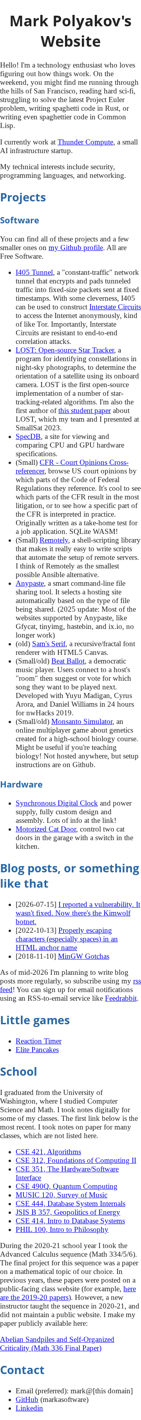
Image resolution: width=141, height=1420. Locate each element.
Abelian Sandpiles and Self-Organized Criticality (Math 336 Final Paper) (57, 1343)
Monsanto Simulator (81, 721)
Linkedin (29, 1408)
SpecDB (28, 436)
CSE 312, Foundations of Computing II (76, 1160)
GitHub (27, 1399)
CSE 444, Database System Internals (70, 1203)
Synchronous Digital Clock (57, 803)
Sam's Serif (48, 644)
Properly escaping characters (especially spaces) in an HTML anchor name (67, 939)
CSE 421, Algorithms (48, 1152)
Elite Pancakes (37, 1049)
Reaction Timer (38, 1041)
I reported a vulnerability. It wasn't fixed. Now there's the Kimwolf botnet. (78, 913)
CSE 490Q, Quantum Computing (67, 1186)
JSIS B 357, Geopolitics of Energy (68, 1212)
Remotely (54, 540)
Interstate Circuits (115, 307)
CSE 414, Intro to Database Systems (70, 1221)
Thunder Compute (85, 142)
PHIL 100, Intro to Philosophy (62, 1229)
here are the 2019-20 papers (68, 1293)
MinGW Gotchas (83, 956)
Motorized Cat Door (46, 829)
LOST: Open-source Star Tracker (65, 350)
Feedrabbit (121, 998)
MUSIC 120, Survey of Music (61, 1195)
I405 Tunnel (34, 272)
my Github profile (76, 247)
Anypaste (30, 583)
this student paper (84, 410)
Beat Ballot (68, 661)
